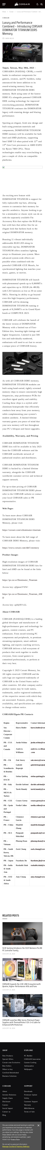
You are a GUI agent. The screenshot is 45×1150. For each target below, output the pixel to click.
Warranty (27, 1105)
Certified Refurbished (10, 1073)
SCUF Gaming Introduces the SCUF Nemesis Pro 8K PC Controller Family (22, 949)
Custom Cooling (30, 1062)
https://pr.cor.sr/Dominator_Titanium (19, 580)
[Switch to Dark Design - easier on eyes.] (37, 4)
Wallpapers (28, 1069)
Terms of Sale (29, 1112)
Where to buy (7, 1069)
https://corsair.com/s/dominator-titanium (21, 530)
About (4, 1091)
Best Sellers (6, 1066)
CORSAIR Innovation (32, 1059)
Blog (4, 1115)
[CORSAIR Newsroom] (22, 4)
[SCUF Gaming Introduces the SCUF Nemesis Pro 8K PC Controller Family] (22, 933)
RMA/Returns (29, 1108)
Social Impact (7, 1108)
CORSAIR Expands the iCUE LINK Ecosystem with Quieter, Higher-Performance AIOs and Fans (21, 985)
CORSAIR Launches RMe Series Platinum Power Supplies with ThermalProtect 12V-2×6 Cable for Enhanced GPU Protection (21, 1022)
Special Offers (7, 1059)
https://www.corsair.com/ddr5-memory (20, 548)
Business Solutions (9, 1076)
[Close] (38, 1125)
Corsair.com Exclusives (11, 1062)
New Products (7, 1056)
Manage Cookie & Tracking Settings (16, 1146)
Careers (5, 1105)
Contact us (6, 1112)
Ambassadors (29, 1066)
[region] (20, 1136)
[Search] (41, 4)
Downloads (28, 1091)
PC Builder (28, 1056)
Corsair (5, 18)
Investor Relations (9, 1095)
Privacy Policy (15, 1139)
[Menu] (4, 4)
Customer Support (31, 1102)
